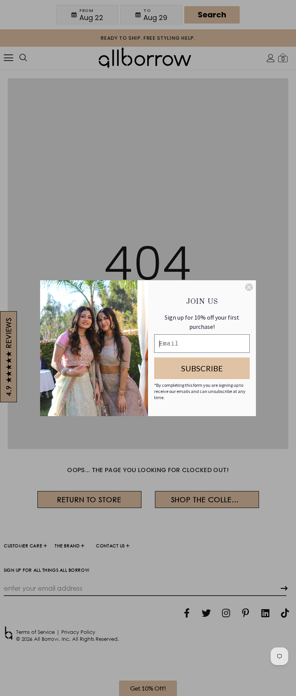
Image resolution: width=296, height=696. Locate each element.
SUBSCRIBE (202, 368)
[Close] (249, 287)
